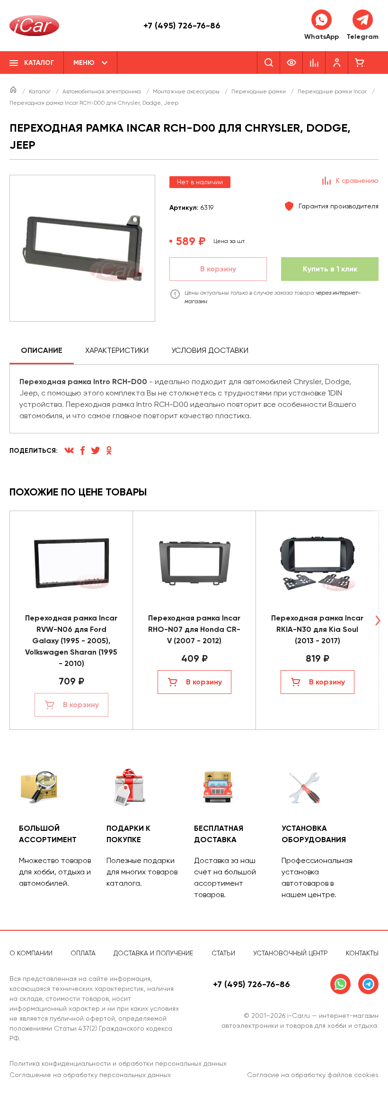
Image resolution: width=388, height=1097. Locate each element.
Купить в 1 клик (330, 268)
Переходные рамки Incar (333, 91)
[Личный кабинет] (337, 62)
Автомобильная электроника (102, 91)
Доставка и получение (153, 953)
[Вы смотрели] (291, 62)
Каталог (40, 91)
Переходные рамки (259, 91)
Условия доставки (209, 350)
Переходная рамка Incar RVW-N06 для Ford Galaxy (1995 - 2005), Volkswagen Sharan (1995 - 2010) (71, 640)
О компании (31, 953)
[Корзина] (359, 62)
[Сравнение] (314, 62)
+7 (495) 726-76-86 (181, 25)
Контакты (362, 953)
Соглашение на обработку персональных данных (90, 1075)
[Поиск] (268, 62)
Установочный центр (290, 953)
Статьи (223, 953)
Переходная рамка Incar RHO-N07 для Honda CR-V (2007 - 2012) (194, 629)
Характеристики (117, 350)
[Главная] (13, 91)
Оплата (83, 953)
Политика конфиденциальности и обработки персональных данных (118, 1063)
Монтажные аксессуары (187, 91)
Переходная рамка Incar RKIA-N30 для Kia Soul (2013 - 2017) (317, 629)
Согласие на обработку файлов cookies (313, 1075)
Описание (41, 350)
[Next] (377, 620)
